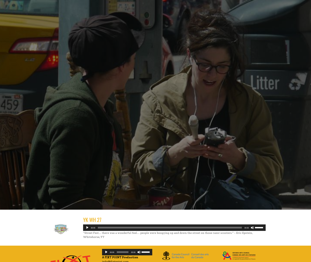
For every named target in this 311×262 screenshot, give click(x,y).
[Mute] (252, 227)
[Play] (87, 227)
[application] (174, 227)
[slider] (259, 227)
